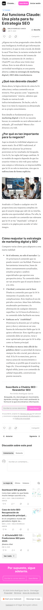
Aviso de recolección (31, 593)
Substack (9, 605)
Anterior (9, 436)
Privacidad (8, 593)
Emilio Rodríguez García (17, 28)
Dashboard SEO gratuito (14, 490)
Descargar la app (33, 599)
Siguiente (33, 436)
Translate (7, 10)
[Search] (38, 483)
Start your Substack (13, 599)
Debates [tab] (26, 483)
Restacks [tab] (19, 453)
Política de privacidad (22, 418)
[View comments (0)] (10, 36)
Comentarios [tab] (8, 453)
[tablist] (13, 453)
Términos (17, 593)
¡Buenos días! (7, 544)
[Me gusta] (4, 36)
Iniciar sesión (35, 3)
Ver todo (8, 556)
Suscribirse (23, 3)
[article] (21, 496)
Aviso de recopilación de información (26, 416)
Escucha (37, 30)
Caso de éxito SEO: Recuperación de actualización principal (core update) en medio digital (13, 512)
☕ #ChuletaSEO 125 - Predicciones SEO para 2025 (13, 538)
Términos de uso (26, 414)
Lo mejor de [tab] (7, 483)
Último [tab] (17, 483)
